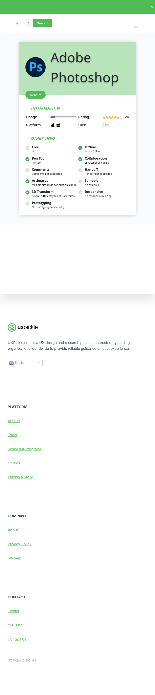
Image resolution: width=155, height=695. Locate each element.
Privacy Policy (19, 544)
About (13, 530)
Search (42, 23)
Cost (82, 125)
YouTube (15, 625)
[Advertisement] (77, 259)
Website (35, 95)
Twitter (13, 611)
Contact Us (17, 639)
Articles (14, 421)
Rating (83, 117)
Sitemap (14, 558)
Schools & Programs (25, 449)
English (19, 362)
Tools (12, 435)
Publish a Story (20, 477)
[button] (135, 23)
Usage (31, 117)
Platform (33, 125)
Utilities (14, 463)
